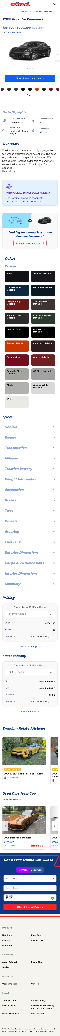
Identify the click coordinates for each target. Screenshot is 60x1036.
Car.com (35, 983)
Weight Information (21, 479)
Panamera (24, 11)
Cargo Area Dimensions (24, 563)
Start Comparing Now (28, 243)
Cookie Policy (9, 1005)
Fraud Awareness (10, 1013)
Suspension (14, 490)
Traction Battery (18, 469)
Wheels (11, 521)
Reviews (6, 940)
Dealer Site (36, 962)
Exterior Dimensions (21, 552)
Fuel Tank (12, 542)
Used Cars (37, 869)
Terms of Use (9, 1000)
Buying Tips (37, 940)
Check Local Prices (30, 907)
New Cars (23, 869)
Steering (12, 531)
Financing (7, 945)
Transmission (16, 448)
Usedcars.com (9, 983)
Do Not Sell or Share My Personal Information (42, 1007)
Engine (10, 437)
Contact (6, 967)
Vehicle (11, 427)
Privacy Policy (38, 1000)
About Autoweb (9, 962)
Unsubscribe (37, 1013)
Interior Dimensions (21, 573)
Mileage (11, 458)
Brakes (10, 500)
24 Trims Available (11, 32)
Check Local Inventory (28, 78)
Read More (8, 171)
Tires (9, 510)
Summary (12, 584)
